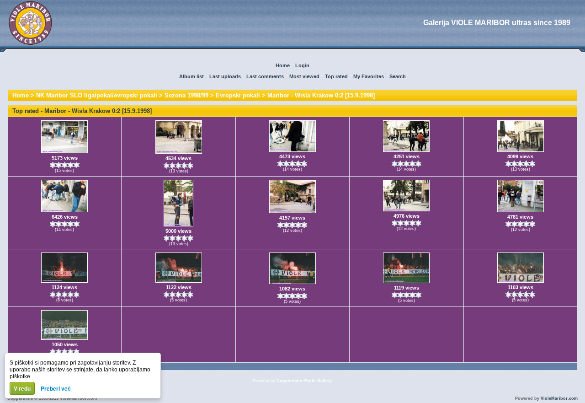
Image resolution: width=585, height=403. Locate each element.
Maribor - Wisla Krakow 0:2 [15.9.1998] (321, 95)
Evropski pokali (238, 95)
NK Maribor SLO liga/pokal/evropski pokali (96, 95)
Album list (191, 76)
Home (283, 65)
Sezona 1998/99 (186, 95)
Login (302, 65)
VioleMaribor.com (559, 398)
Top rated (336, 76)
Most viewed (304, 76)
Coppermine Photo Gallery (304, 380)
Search (397, 76)
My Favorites (368, 76)
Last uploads (225, 76)
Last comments (265, 76)
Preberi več (56, 388)
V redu (22, 388)
